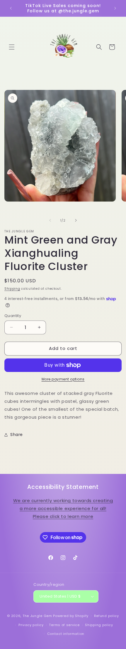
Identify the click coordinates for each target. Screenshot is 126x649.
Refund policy (106, 615)
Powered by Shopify (70, 615)
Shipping (12, 288)
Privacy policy (31, 625)
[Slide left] (50, 220)
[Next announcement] (115, 8)
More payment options (63, 379)
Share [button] (16, 434)
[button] (11, 47)
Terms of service (64, 625)
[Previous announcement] (10, 8)
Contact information (65, 633)
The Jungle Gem (37, 615)
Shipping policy (99, 625)
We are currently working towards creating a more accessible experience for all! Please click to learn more (63, 508)
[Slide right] (75, 220)
